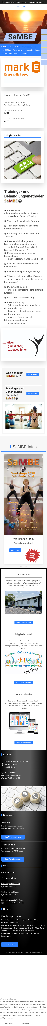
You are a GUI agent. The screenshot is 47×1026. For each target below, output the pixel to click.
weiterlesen (32, 374)
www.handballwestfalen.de (14, 903)
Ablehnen (25, 1024)
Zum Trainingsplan (12, 859)
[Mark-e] (22, 72)
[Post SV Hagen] (23, 7)
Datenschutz (10, 878)
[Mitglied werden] (22, 160)
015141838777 (10, 772)
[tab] (21, 566)
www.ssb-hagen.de (11, 895)
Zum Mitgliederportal (23, 682)
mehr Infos (15, 550)
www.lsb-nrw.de (10, 886)
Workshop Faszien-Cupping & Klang (17, 105)
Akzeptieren (8, 1024)
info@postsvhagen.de (37, 2)
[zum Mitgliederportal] (23, 663)
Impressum (10, 873)
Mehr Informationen (23, 622)
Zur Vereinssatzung (13, 837)
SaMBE (6, 113)
